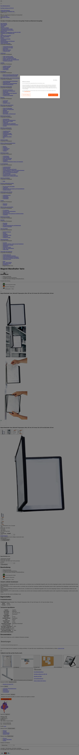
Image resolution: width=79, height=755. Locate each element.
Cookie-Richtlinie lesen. (27, 91)
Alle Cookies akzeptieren (53, 94)
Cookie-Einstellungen (26, 94)
